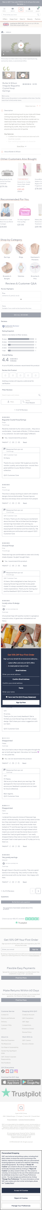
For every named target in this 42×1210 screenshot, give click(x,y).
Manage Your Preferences (21, 1206)
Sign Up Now (21, 702)
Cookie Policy (9, 1183)
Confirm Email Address (21, 679)
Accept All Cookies (21, 1190)
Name (21, 688)
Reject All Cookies (21, 1198)
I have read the (22, 697)
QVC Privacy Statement (27, 697)
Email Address (21, 670)
